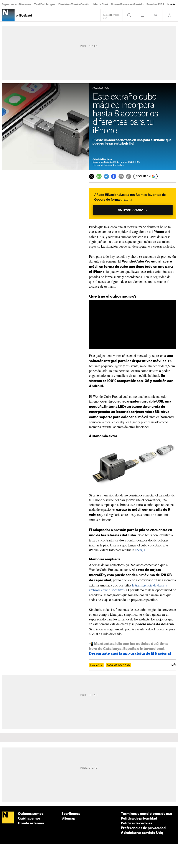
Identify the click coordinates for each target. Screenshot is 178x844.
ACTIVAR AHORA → (132, 209)
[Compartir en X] (91, 176)
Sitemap (68, 818)
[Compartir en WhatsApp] (99, 176)
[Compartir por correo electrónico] (121, 176)
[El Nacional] (8, 818)
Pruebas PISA (155, 4)
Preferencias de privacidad (143, 828)
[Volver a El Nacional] (111, 15)
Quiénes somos (30, 813)
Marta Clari (100, 4)
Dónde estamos (31, 823)
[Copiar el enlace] (128, 176)
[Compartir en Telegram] (106, 176)
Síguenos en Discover (16, 4)
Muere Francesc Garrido (127, 4)
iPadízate (96, 665)
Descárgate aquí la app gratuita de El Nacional (130, 653)
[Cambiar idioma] (156, 15)
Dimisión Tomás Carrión (74, 4)
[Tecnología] (8, 15)
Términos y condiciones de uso (146, 813)
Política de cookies (136, 823)
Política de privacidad (139, 818)
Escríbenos (70, 813)
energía (140, 550)
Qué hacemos (29, 818)
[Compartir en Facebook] (113, 176)
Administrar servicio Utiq (142, 832)
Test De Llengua (44, 4)
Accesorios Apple (118, 665)
